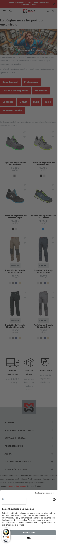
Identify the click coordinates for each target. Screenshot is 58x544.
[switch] (6, 540)
